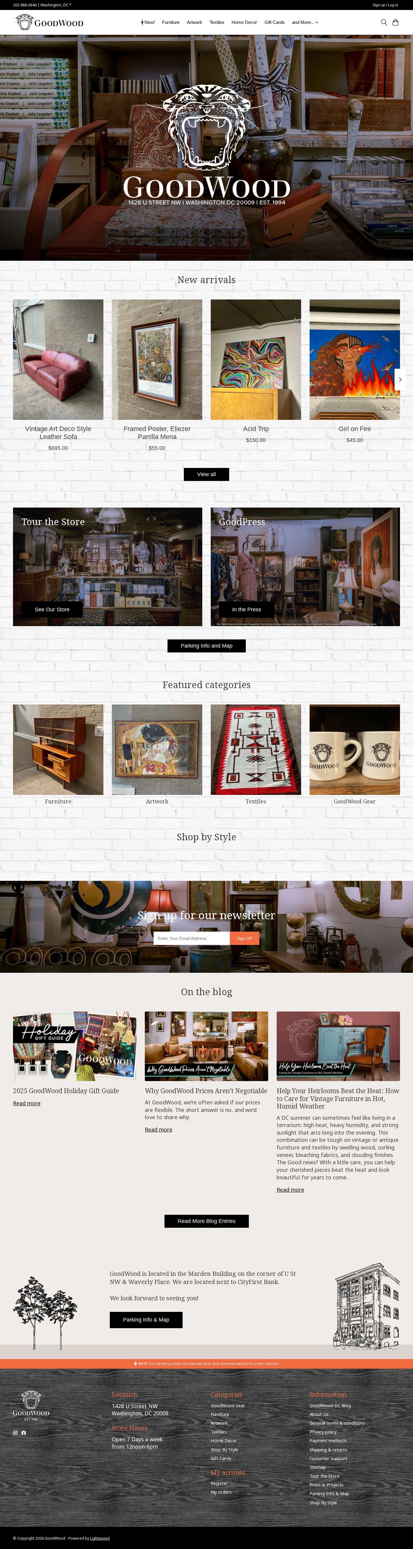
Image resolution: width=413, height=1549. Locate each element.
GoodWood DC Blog (330, 1405)
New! (150, 22)
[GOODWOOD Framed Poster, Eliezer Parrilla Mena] (157, 359)
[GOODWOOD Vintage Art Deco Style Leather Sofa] (58, 359)
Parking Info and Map (207, 646)
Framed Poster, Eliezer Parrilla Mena (157, 432)
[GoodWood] (48, 22)
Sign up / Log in (385, 5)
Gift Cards (275, 22)
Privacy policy (323, 1432)
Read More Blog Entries (207, 1221)
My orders (221, 1492)
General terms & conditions (337, 1423)
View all (206, 474)
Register (219, 1483)
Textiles (217, 22)
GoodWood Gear (355, 801)
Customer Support (328, 1458)
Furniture (171, 22)
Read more (27, 1103)
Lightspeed (100, 1538)
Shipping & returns (328, 1449)
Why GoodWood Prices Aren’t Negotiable (206, 1090)
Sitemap (318, 1467)
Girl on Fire (355, 429)
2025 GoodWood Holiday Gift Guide (66, 1090)
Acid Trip (256, 429)
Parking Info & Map (146, 1320)
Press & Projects (326, 1485)
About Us (319, 1414)
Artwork (194, 22)
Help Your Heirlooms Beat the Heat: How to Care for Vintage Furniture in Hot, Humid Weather (338, 1098)
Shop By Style (224, 1449)
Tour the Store (325, 1476)
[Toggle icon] (383, 22)
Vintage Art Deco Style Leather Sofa (58, 432)
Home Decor (244, 22)
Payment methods (328, 1440)
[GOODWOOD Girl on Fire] (355, 359)
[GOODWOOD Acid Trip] (256, 359)
